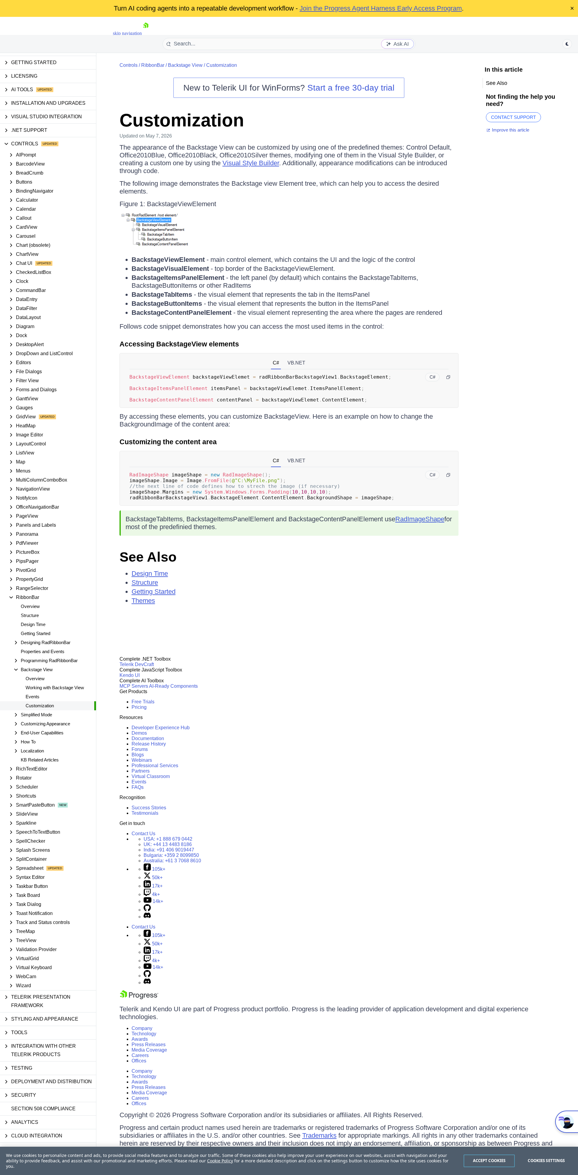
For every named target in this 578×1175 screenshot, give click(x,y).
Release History (149, 743)
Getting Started (35, 633)
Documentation (148, 738)
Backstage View (185, 65)
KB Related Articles (40, 759)
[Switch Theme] (567, 44)
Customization (40, 705)
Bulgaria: (171, 855)
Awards (140, 1039)
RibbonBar (152, 65)
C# (276, 362)
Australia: (172, 860)
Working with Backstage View (55, 687)
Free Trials (143, 701)
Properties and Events (42, 651)
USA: (168, 839)
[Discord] (147, 916)
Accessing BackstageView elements (179, 344)
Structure (30, 615)
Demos (139, 733)
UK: (168, 844)
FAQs (138, 787)
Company (142, 1028)
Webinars (142, 760)
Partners (141, 771)
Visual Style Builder (250, 163)
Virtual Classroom (151, 776)
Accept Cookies (489, 1160)
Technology (144, 1033)
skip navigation (127, 33)
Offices (139, 1060)
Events (32, 696)
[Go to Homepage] (145, 33)
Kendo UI (130, 675)
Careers (140, 1055)
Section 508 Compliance (43, 1108)
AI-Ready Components (173, 686)
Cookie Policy (220, 1161)
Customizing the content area (168, 442)
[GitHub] (147, 909)
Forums (140, 749)
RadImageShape (419, 519)
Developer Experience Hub (161, 727)
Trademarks (319, 1135)
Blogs (138, 754)
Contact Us (143, 833)
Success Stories (149, 807)
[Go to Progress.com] (139, 997)
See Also (148, 557)
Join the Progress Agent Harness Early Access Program (381, 8)
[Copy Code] (448, 377)
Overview (30, 606)
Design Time (33, 624)
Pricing (139, 707)
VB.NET (296, 362)
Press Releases (149, 1044)
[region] (289, 1161)
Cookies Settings (546, 1160)
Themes (143, 600)
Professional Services (155, 765)
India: (169, 849)
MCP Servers (134, 686)
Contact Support (513, 117)
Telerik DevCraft (137, 664)
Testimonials (145, 813)
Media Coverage (149, 1050)
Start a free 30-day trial (350, 87)
